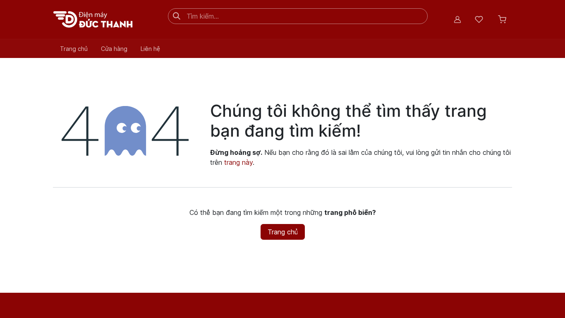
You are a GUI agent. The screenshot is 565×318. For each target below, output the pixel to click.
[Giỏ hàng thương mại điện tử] (502, 19)
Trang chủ (283, 232)
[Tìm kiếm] (177, 16)
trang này (238, 162)
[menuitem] (73, 48)
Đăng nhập (457, 19)
